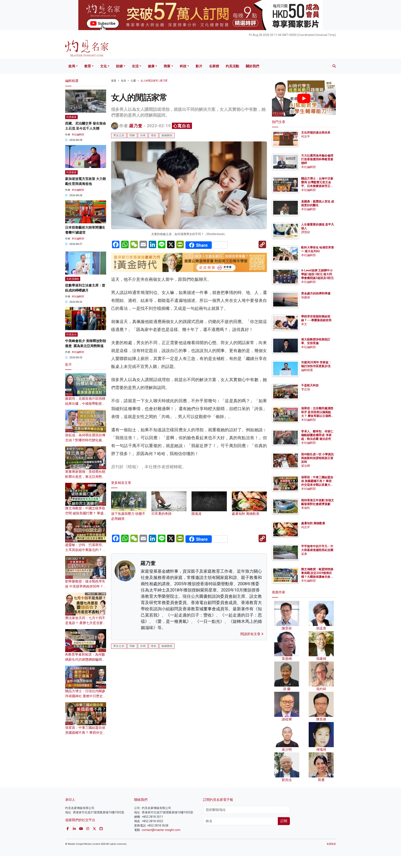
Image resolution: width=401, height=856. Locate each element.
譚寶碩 (305, 232)
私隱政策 (331, 844)
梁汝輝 (305, 465)
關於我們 (252, 66)
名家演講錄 (72, 278)
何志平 (305, 136)
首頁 (113, 80)
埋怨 (153, 135)
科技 (183, 66)
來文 (304, 324)
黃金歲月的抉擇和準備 (315, 293)
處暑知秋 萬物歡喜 (313, 523)
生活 (135, 66)
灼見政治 (71, 334)
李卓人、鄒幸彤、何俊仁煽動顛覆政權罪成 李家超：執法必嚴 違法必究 (317, 435)
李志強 (305, 389)
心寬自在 (182, 125)
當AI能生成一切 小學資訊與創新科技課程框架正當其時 (317, 458)
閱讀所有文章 (250, 634)
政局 (72, 66)
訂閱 (283, 821)
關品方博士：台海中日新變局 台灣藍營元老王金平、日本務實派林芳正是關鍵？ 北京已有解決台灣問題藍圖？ (317, 186)
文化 (103, 66)
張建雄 (305, 297)
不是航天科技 (310, 385)
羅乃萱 (135, 125)
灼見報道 (71, 117)
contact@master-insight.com (161, 830)
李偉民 (305, 508)
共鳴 (143, 135)
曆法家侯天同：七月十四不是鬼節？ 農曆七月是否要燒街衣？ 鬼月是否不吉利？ (85, 623)
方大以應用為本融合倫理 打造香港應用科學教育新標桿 (317, 159)
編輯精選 (307, 370)
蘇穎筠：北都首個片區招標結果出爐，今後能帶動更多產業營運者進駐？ (85, 404)
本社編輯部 (78, 134)
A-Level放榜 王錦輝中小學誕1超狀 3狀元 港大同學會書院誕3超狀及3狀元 (317, 274)
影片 (199, 66)
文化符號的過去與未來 (315, 132)
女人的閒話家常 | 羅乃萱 (154, 80)
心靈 (133, 80)
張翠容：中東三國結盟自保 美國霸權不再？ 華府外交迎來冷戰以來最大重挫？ (85, 733)
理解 (132, 135)
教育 (87, 66)
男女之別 (118, 135)
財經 (119, 66)
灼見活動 (232, 66)
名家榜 (214, 66)
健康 (151, 66)
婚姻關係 (166, 135)
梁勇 (304, 554)
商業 (167, 66)
